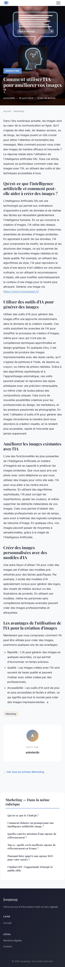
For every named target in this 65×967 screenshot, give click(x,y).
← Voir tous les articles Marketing (23, 771)
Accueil (7, 111)
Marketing (12, 71)
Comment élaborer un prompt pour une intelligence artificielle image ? (31, 824)
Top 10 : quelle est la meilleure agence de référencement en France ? (32, 846)
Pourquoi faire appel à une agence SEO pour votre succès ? (30, 857)
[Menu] (58, 3)
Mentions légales (12, 940)
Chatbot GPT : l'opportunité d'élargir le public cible (30, 868)
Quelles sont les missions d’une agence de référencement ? (32, 835)
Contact (7, 946)
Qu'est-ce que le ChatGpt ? (23, 815)
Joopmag (10, 899)
